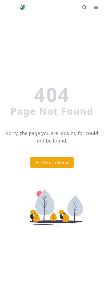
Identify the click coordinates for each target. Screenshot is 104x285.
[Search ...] (84, 7)
